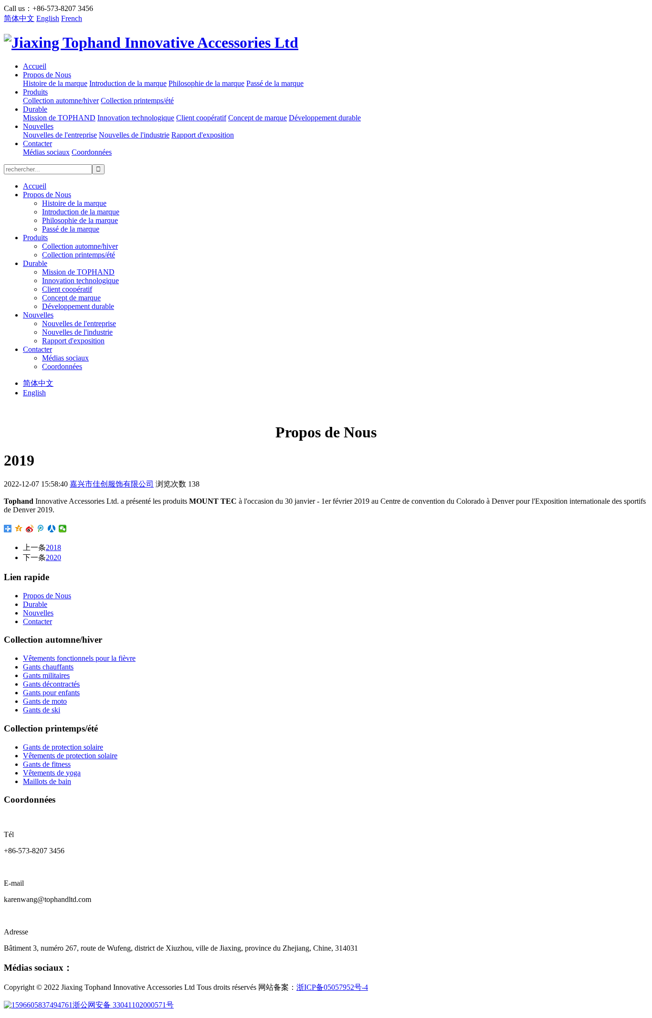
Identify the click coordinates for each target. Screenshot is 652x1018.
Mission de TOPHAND (59, 118)
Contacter (37, 143)
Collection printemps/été (137, 100)
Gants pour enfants (51, 693)
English (47, 18)
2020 (53, 557)
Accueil (34, 66)
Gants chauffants (48, 667)
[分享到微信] (63, 528)
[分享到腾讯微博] (41, 528)
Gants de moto (45, 701)
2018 (53, 547)
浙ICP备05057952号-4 (332, 987)
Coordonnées (92, 152)
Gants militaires (46, 675)
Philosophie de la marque (206, 83)
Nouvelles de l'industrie (134, 135)
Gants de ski (41, 710)
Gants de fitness (47, 764)
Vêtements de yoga (52, 773)
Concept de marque (257, 118)
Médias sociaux (46, 152)
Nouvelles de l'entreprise (60, 135)
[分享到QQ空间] (19, 528)
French (71, 18)
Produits (35, 92)
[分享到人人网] (52, 528)
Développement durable (325, 118)
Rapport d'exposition (202, 135)
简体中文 (19, 18)
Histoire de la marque (55, 83)
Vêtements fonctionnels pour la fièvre (79, 658)
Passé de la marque (275, 83)
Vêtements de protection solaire (70, 756)
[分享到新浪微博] (30, 528)
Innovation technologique (135, 118)
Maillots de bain (47, 781)
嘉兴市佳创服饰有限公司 (112, 484)
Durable (35, 109)
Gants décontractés (51, 684)
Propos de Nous (47, 75)
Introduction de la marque (128, 83)
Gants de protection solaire (63, 747)
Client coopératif (201, 118)
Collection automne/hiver (61, 100)
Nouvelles (38, 126)
